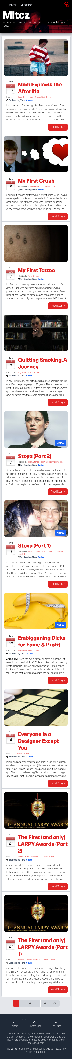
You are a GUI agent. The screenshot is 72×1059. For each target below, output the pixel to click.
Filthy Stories (33, 462)
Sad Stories (46, 97)
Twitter (14, 1026)
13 (44, 1003)
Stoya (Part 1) (34, 545)
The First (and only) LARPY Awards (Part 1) (43, 946)
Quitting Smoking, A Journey (42, 363)
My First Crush (36, 180)
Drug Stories (22, 372)
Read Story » (58, 127)
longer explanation (56, 480)
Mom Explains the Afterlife (40, 87)
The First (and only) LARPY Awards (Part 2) (43, 843)
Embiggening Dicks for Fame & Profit (42, 641)
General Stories (23, 753)
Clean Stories (22, 97)
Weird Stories (33, 276)
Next (54, 1003)
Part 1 (24, 865)
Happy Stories (35, 97)
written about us (55, 573)
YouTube (57, 1026)
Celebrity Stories (24, 856)
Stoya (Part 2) (34, 455)
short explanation (37, 480)
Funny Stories (37, 856)
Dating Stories (34, 551)
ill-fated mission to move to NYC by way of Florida (31, 665)
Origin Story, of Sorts (23, 380)
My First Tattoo (36, 269)
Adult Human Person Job (25, 769)
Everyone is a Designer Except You (38, 740)
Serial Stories (58, 462)
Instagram (35, 1026)
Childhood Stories (35, 186)
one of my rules (44, 762)
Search (28, 4)
